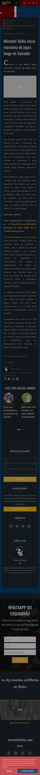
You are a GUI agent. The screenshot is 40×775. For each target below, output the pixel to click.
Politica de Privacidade (29, 765)
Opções (9, 771)
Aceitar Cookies (28, 771)
